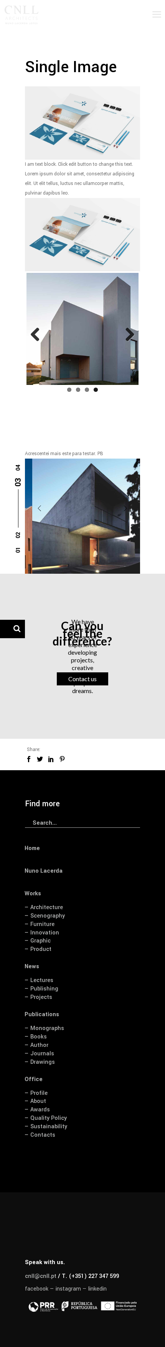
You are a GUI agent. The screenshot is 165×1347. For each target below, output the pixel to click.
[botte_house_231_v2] (82, 516)
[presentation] (39, 508)
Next (127, 335)
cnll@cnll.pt (40, 1276)
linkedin (97, 1289)
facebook (36, 1289)
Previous (38, 335)
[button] (18, 552)
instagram (68, 1289)
